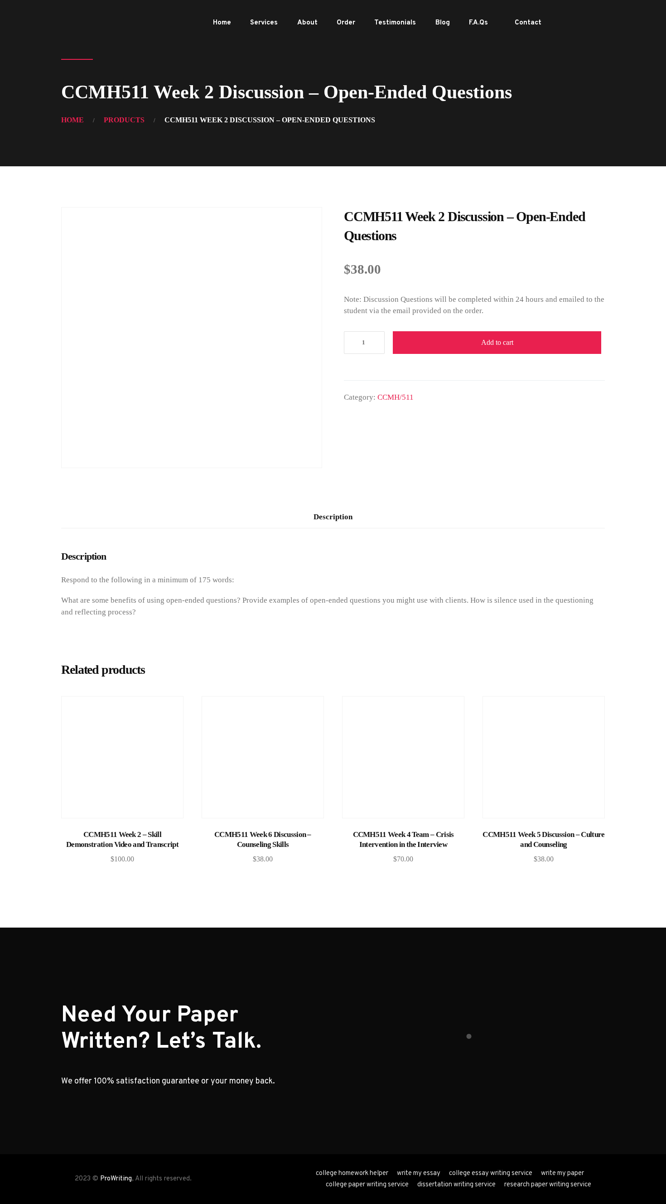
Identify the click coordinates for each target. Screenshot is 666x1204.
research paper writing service (547, 1184)
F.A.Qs (478, 23)
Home (222, 23)
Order (346, 23)
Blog (442, 23)
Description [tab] (333, 517)
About (307, 23)
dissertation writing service (456, 1184)
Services (264, 23)
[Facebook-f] (568, 23)
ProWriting (116, 1179)
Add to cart (497, 342)
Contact (528, 23)
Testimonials (395, 23)
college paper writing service (367, 1184)
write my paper (562, 1173)
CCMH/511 (395, 397)
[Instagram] (597, 23)
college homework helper (352, 1173)
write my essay (418, 1173)
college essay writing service (490, 1173)
